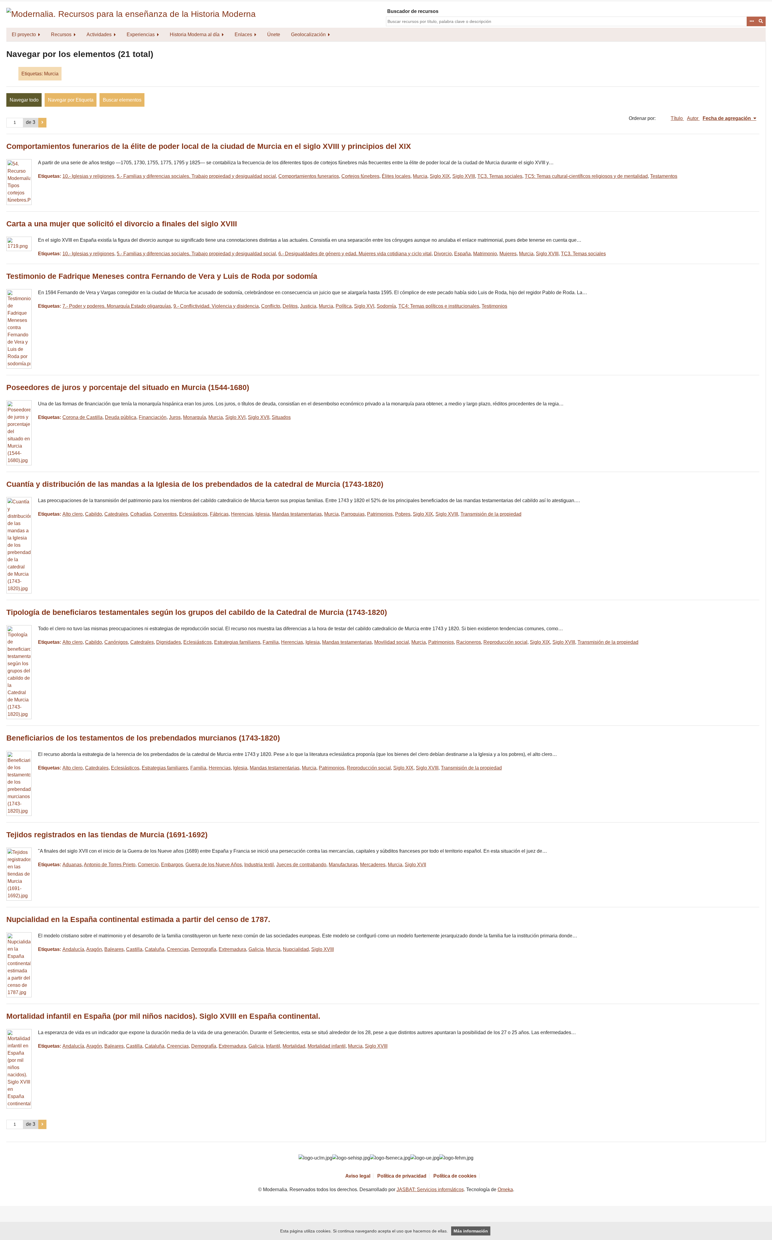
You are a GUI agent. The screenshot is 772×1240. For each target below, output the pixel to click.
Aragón (94, 949)
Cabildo (93, 514)
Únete (273, 34)
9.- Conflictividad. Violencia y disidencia (216, 306)
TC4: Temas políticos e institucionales (438, 306)
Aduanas (72, 864)
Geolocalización (308, 34)
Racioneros (468, 642)
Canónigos (116, 642)
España (462, 253)
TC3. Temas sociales (499, 176)
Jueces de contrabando (301, 864)
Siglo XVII (258, 417)
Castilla (134, 949)
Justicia (308, 306)
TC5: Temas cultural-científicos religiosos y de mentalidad (586, 176)
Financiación (152, 417)
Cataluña (154, 949)
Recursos (61, 34)
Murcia (420, 176)
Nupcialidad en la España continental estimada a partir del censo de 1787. (138, 919)
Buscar (761, 21)
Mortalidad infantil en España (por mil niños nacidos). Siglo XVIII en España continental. (163, 1016)
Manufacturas (343, 864)
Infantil (273, 1046)
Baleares (114, 949)
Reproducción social (505, 642)
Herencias (242, 514)
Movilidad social (391, 642)
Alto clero (72, 514)
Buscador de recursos (412, 11)
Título (677, 118)
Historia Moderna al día (195, 34)
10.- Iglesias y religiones (88, 176)
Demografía (203, 949)
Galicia (256, 949)
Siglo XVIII (463, 176)
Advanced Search (751, 21)
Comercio (148, 864)
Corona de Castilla (82, 417)
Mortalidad (294, 1046)
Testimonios (494, 306)
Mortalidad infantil (327, 1046)
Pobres (402, 514)
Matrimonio (485, 253)
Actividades (99, 34)
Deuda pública (120, 417)
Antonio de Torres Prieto (109, 864)
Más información (471, 1231)
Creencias (178, 949)
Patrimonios (380, 514)
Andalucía (73, 949)
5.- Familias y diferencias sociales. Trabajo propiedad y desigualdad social (196, 176)
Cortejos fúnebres (360, 176)
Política (344, 306)
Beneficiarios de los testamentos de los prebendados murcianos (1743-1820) (143, 738)
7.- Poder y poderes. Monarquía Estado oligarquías (116, 306)
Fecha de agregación (727, 118)
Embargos (172, 864)
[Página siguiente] (42, 122)
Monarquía (194, 417)
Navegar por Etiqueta (70, 99)
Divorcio (443, 253)
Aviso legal (357, 1176)
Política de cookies (454, 1176)
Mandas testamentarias (297, 514)
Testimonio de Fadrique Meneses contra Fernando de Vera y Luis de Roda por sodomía (161, 276)
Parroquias (353, 514)
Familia (271, 642)
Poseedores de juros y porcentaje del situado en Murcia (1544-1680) (127, 387)
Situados (281, 417)
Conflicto (270, 306)
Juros (175, 417)
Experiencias (141, 34)
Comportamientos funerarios (308, 176)
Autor (693, 118)
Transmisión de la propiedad (490, 514)
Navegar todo (24, 99)
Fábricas (219, 514)
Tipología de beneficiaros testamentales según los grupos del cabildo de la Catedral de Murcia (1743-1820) (196, 612)
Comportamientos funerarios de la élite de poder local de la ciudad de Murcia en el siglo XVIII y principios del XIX (208, 146)
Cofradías (140, 514)
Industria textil (259, 864)
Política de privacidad (401, 1176)
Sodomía (386, 306)
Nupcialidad (296, 949)
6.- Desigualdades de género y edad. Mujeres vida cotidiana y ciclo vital (355, 253)
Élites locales (396, 176)
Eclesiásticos (193, 514)
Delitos (290, 306)
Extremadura (232, 949)
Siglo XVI (364, 306)
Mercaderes (372, 864)
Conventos (165, 514)
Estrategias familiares (237, 642)
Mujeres (508, 253)
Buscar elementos (122, 99)
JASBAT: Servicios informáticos (430, 1189)
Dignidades (168, 642)
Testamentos (663, 176)
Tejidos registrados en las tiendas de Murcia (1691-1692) (106, 835)
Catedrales (116, 514)
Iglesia (262, 514)
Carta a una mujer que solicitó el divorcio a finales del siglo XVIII (121, 224)
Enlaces (243, 34)
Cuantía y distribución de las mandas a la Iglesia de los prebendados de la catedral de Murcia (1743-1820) (194, 484)
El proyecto (24, 34)
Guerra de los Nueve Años (213, 864)
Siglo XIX (440, 176)
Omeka (505, 1189)
